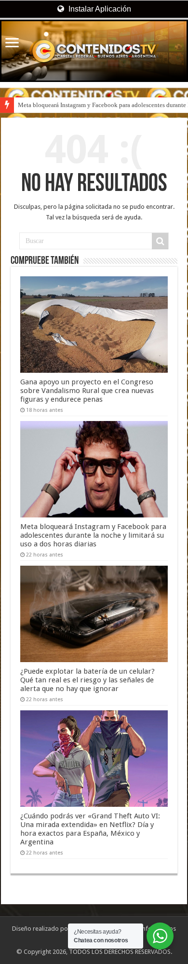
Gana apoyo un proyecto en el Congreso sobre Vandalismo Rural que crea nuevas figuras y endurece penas (87, 391)
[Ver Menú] (12, 44)
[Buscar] (160, 241)
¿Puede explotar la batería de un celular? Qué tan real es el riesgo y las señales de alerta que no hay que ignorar (87, 680)
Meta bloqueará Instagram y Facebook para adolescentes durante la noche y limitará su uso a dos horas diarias (93, 535)
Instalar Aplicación (99, 9)
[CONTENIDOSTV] (94, 51)
